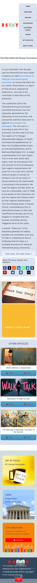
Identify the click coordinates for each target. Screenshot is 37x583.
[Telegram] (27, 268)
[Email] (29, 272)
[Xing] (21, 272)
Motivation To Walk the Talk (18, 399)
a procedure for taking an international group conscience (18, 79)
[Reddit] (14, 268)
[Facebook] (5, 268)
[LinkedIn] (18, 268)
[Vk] (12, 272)
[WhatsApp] (23, 268)
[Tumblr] (32, 268)
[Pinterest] (5, 272)
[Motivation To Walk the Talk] (18, 380)
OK (18, 580)
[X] (9, 268)
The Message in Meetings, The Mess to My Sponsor (18, 431)
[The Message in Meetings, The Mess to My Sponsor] (18, 411)
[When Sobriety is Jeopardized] (18, 349)
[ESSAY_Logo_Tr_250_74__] (18, 560)
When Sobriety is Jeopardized (18, 368)
